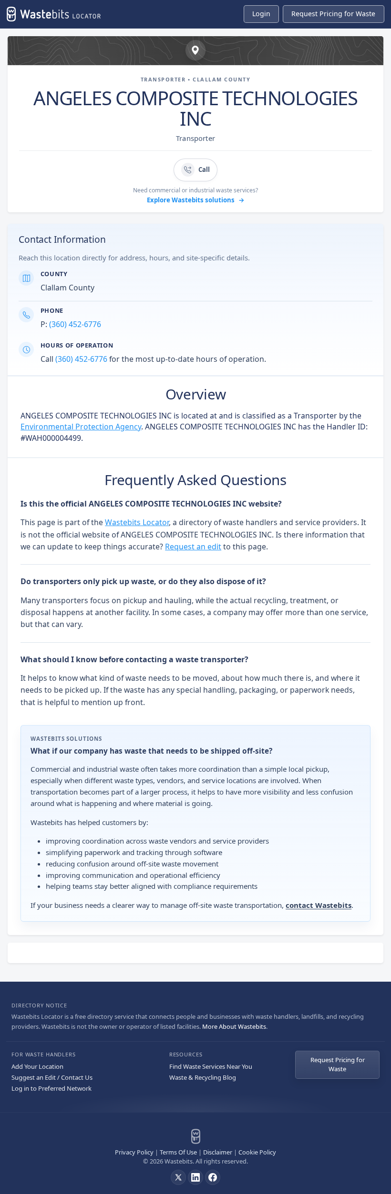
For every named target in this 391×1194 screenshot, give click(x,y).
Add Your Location (37, 1066)
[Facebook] (212, 1177)
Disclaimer (217, 1152)
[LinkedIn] (195, 1177)
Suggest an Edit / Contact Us (52, 1077)
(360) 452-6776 (75, 324)
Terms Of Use (178, 1152)
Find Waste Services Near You (210, 1066)
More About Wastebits (234, 1026)
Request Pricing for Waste (337, 1064)
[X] (178, 1177)
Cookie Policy (257, 1152)
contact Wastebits (318, 905)
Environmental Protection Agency (81, 426)
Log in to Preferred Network (51, 1088)
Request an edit (193, 546)
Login (261, 13)
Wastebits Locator (137, 522)
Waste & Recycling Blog (202, 1077)
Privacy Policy (134, 1152)
